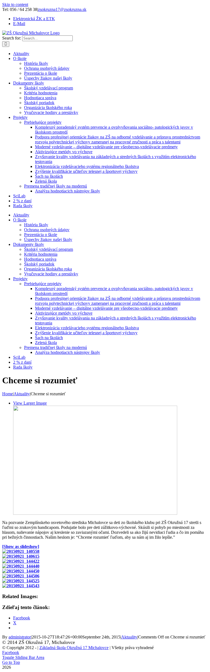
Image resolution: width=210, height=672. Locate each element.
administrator (19, 637)
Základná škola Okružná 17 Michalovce (74, 647)
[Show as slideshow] (20, 546)
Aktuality (129, 637)
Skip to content (15, 4)
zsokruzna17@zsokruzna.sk (62, 9)
